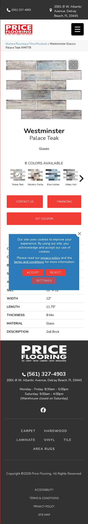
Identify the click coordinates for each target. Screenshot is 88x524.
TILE (68, 440)
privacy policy (50, 258)
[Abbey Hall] (70, 175)
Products (41, 44)
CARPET (28, 431)
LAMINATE (26, 440)
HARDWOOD (55, 431)
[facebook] (43, 410)
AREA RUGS (44, 449)
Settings (44, 280)
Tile (31, 44)
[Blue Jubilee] (53, 175)
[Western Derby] (35, 175)
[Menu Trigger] (77, 29)
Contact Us (24, 201)
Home (9, 44)
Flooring (21, 44)
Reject (55, 272)
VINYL (49, 440)
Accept (33, 272)
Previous (6, 176)
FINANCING (64, 201)
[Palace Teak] (18, 175)
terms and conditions (29, 262)
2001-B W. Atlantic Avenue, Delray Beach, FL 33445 (68, 11)
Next (81, 176)
